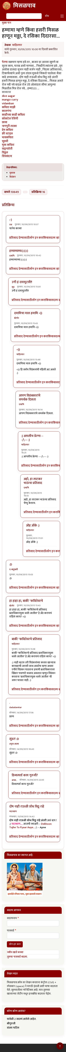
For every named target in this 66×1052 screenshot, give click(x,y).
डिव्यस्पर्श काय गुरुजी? (25, 775)
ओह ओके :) (32, 525)
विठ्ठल (5, 152)
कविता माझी (8, 107)
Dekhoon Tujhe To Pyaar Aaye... (30, 826)
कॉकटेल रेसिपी (10, 118)
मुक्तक (12, 173)
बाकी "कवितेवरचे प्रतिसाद (27, 639)
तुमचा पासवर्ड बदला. (17, 957)
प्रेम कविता (7, 129)
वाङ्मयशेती (7, 148)
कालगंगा (6, 110)
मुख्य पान (6, 23)
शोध (47, 16)
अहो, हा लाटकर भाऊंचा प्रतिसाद (33, 481)
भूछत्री (5, 141)
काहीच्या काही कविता (13, 114)
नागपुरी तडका (9, 126)
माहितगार (17, 45)
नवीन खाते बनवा (15, 952)
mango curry (10, 99)
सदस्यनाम (12, 918)
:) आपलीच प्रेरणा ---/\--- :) (32, 438)
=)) (18, 349)
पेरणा (5, 62)
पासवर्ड (10, 931)
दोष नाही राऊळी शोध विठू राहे (26, 806)
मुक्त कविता (8, 144)
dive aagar (8, 96)
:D (10, 564)
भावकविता (7, 137)
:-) (10, 220)
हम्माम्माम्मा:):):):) (18, 251)
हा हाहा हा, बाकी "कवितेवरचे (26, 601)
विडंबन (12, 177)
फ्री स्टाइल (7, 133)
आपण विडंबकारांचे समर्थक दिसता (29, 397)
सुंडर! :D (14, 739)
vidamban (8, 103)
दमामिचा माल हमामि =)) (28, 313)
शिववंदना (7, 156)
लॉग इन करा (36, 237)
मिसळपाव (24, 5)
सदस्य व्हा (54, 237)
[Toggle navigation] (62, 16)
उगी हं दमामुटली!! (22, 282)
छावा (4, 122)
